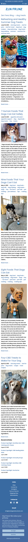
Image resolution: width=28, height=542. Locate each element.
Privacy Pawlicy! (13, 527)
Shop (14, 485)
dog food (19, 27)
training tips (18, 282)
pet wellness (12, 191)
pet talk (19, 189)
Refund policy (14, 495)
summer (13, 31)
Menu (4, 3)
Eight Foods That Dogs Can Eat (13, 271)
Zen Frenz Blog (7, 15)
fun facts (13, 189)
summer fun (21, 31)
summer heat (5, 33)
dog (15, 119)
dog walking (5, 31)
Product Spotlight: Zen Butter (10, 470)
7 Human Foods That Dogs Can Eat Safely (12, 112)
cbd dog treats (15, 25)
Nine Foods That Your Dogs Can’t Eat (12, 181)
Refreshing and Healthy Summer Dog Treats (13, 21)
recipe (16, 366)
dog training (12, 187)
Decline (13, 534)
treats (15, 121)
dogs (2, 189)
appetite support (6, 119)
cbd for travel (10, 27)
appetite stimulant (17, 117)
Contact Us (14, 487)
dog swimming (12, 29)
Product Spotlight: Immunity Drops (12, 458)
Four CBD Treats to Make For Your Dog (11, 359)
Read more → (5, 104)
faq (11, 121)
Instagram (14, 489)
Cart (25, 3)
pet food (12, 279)
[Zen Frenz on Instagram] (14, 503)
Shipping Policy (14, 493)
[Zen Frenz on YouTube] (17, 503)
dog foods (21, 119)
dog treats (21, 29)
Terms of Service (14, 491)
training (10, 282)
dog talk (3, 187)
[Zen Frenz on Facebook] (11, 503)
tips (18, 191)
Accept (13, 531)
